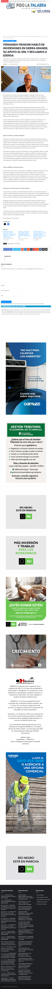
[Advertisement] (26, 24)
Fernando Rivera (4, 918)
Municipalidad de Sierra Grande (43, 899)
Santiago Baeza (4, 978)
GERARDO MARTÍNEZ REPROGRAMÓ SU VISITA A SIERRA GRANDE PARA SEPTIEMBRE (25, 913)
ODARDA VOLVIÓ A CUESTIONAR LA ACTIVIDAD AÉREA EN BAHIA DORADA (8, 974)
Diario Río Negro (40, 895)
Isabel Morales (4, 911)
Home (5, 36)
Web (2, 295)
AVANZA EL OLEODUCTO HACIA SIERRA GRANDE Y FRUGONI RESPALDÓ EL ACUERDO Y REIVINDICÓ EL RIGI (24, 234)
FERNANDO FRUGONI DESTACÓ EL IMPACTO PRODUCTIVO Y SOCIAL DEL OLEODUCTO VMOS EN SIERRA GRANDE (9, 234)
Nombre (3, 285)
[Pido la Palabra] (26, 8)
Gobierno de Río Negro (42, 904)
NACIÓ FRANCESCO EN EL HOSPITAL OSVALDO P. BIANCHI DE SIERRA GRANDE (25, 950)
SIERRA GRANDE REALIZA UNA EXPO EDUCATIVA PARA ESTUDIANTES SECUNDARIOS (24, 955)
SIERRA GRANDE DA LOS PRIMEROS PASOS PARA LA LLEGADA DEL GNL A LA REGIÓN (25, 938)
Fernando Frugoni (11, 243)
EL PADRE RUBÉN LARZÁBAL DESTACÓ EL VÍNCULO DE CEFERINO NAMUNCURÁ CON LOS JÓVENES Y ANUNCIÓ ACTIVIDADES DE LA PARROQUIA (26, 924)
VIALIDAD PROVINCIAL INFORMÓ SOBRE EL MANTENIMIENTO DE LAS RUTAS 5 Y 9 (26, 960)
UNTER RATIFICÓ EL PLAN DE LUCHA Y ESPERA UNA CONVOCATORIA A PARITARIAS (24, 903)
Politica (14, 40)
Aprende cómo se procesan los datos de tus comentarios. (32, 303)
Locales (9, 36)
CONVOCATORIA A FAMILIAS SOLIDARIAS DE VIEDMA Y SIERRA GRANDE (8, 896)
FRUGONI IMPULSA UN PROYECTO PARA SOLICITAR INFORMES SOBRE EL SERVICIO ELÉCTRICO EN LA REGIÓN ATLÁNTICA (39, 234)
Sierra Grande (17, 243)
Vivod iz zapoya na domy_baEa (7, 941)
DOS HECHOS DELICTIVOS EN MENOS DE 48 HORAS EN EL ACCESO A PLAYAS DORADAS (24, 978)
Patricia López (4, 924)
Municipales (10, 40)
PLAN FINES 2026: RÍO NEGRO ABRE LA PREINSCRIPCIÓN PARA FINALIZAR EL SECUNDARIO (25, 908)
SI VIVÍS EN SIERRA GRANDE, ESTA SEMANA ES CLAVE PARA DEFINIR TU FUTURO (8, 979)
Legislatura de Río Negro (42, 901)
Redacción (5, 64)
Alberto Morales (4, 905)
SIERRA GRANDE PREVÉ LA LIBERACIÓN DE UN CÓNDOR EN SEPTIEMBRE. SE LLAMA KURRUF (25, 918)
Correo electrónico (5, 290)
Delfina (2, 966)
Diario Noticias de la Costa (42, 897)
